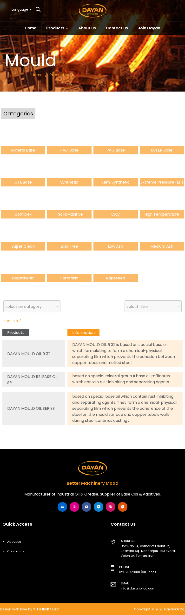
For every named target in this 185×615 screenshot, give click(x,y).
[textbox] (21, 9)
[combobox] (21, 9)
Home (30, 28)
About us (87, 28)
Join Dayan (149, 28)
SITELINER (41, 609)
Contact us (117, 28)
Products (55, 28)
